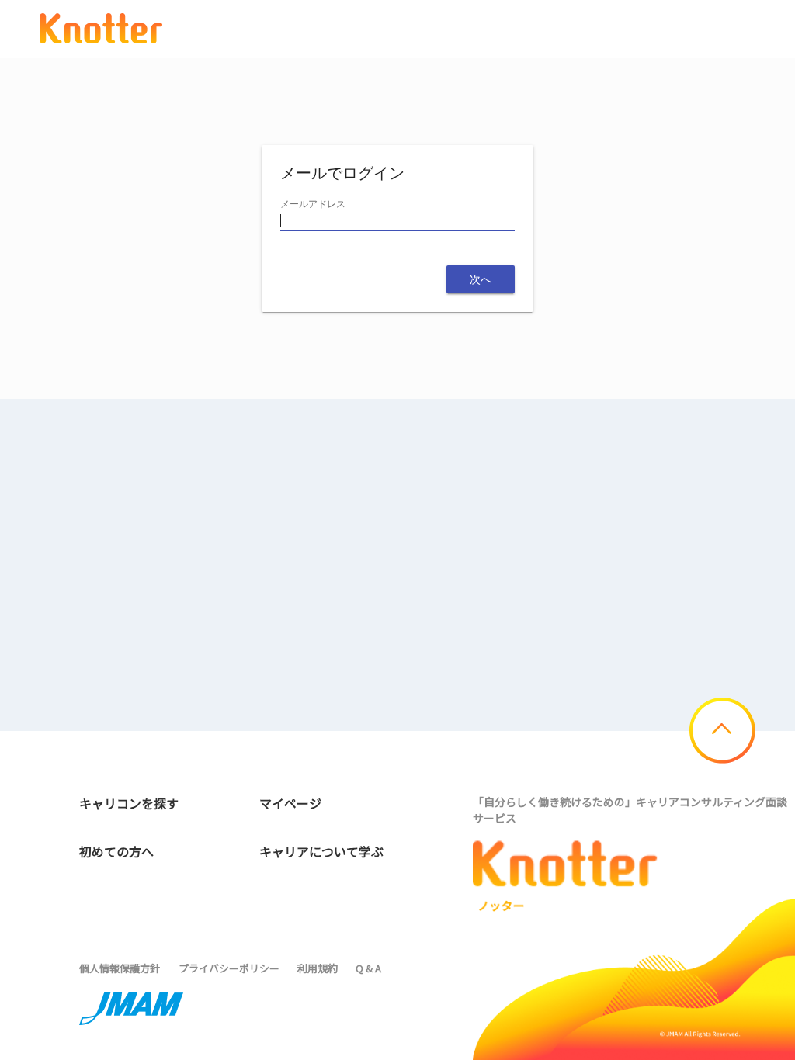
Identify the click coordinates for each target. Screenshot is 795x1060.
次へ (480, 279)
